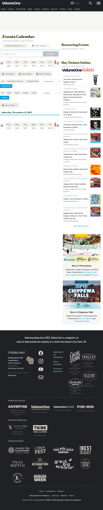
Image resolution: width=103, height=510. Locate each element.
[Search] (90, 3)
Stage (25, 93)
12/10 (50, 64)
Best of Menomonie (81, 265)
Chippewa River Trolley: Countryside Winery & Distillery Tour (74, 185)
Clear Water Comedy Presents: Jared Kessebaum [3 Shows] (75, 125)
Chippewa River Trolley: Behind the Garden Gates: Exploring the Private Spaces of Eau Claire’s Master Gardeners (74, 96)
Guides (37, 9)
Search (50, 54)
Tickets (62, 9)
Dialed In (45, 9)
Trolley (77, 9)
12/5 (9, 64)
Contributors (51, 491)
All (3, 81)
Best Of (54, 9)
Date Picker (10, 105)
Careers (61, 491)
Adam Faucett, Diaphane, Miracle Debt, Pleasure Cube (75, 170)
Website (64, 495)
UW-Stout (93, 275)
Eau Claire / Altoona (15, 81)
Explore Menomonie (78, 275)
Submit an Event (15, 45)
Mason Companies (85, 318)
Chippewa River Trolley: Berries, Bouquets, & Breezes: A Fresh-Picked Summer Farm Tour (75, 215)
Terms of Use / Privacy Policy (33, 500)
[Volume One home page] (12, 3)
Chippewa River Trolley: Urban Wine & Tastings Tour (75, 155)
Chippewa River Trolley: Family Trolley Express (75, 140)
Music (17, 93)
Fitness (4, 97)
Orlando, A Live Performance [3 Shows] (75, 199)
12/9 (42, 64)
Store (70, 9)
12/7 (25, 64)
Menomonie (6, 86)
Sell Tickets (42, 45)
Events (11, 9)
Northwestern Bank (81, 321)
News (3, 9)
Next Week (27, 74)
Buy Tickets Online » (81, 226)
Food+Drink (21, 9)
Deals (30, 9)
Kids (9, 93)
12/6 (17, 64)
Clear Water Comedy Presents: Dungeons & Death (73, 80)
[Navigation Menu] (98, 3)
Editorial (55, 495)
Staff (41, 491)
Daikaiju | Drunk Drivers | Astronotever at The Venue (75, 113)
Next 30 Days (44, 74)
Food (34, 93)
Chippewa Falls (32, 81)
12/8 (34, 64)
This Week (9, 74)
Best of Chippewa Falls (81, 312)
